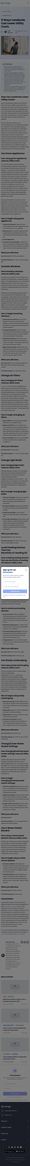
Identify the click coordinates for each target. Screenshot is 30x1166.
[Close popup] (26, 569)
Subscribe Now (15, 591)
